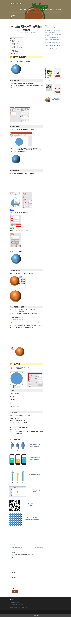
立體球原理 (15, 51)
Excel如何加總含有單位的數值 (50, 32)
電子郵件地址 (14, 577)
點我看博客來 (57, 91)
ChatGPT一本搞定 (48, 91)
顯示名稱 (13, 572)
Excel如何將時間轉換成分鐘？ (50, 27)
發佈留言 (33, 32)
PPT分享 (13, 544)
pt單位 (14, 50)
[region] (26, 97)
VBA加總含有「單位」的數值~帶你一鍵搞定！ (53, 30)
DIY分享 (29, 9)
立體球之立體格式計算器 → (39, 547)
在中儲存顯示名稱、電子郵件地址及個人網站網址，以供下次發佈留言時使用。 (27, 588)
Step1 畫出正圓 (16, 41)
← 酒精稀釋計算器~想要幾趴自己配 (16, 547)
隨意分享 (59, 9)
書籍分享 (25, 9)
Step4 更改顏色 (16, 46)
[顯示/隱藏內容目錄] (21, 39)
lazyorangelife (16, 3)
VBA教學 (38, 9)
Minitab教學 (44, 9)
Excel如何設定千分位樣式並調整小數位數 (52, 37)
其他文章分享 (14, 53)
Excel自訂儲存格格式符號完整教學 (51, 48)
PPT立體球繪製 (14, 40)
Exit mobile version (35, 615)
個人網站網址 (14, 583)
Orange (27, 32)
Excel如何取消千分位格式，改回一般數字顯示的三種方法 (18, 607)
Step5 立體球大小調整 (17, 47)
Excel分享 (34, 9)
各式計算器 (50, 9)
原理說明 (13, 49)
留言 (13, 557)
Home (21, 9)
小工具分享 (55, 9)
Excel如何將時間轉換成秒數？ (14, 602)
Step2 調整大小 (16, 43)
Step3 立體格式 (16, 44)
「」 (21, 311)
